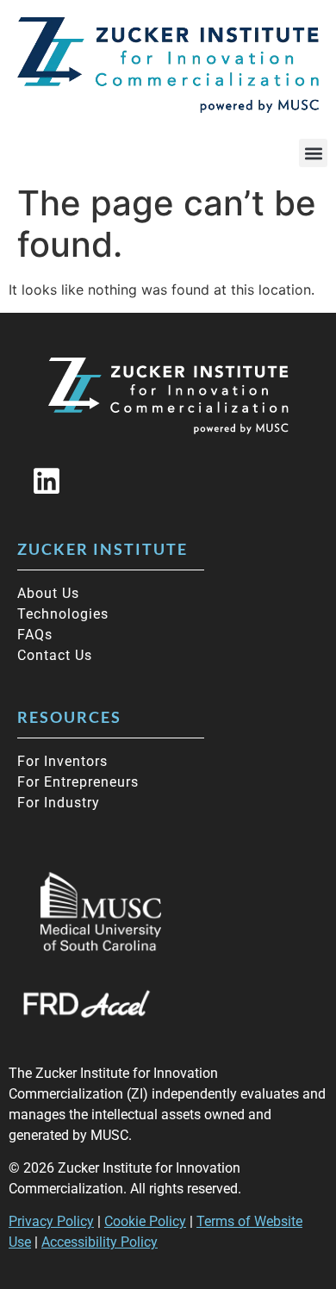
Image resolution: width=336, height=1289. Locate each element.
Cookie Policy (145, 1221)
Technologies (63, 614)
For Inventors (62, 761)
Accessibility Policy (99, 1242)
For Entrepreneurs (78, 782)
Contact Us (54, 655)
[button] (313, 153)
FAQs (35, 634)
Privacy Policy (51, 1221)
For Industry (58, 802)
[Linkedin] (46, 480)
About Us (48, 593)
